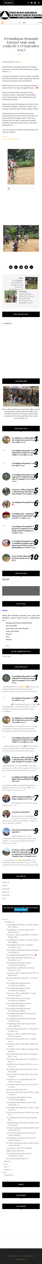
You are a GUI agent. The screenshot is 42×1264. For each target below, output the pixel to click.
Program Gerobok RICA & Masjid (19, 1148)
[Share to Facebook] (11, 267)
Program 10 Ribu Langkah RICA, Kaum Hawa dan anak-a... (21, 994)
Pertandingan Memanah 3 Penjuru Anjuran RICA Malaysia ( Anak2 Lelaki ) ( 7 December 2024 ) (24, 453)
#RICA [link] (4, 137)
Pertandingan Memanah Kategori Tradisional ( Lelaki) (19, 1154)
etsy (3, 898)
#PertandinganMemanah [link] (11, 139)
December (9, 922)
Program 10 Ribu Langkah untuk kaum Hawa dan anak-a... (21, 1035)
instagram (6, 889)
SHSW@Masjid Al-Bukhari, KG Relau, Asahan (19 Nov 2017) (23, 798)
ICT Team (24, 1256)
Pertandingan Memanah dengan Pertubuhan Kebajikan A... (18, 964)
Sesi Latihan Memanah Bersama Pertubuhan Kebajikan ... (18, 984)
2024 (5, 919)
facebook (5, 882)
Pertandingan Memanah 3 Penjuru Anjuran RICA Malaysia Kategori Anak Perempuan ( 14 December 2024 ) (24, 478)
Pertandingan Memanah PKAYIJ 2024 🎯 (21, 955)
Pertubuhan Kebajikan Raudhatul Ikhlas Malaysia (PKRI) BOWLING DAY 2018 (24, 779)
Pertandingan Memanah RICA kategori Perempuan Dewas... (21, 1014)
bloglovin (5, 895)
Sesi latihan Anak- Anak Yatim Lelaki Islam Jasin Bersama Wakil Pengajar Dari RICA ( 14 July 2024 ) (25, 516)
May (6, 1167)
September (9, 1175)
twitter (5, 885)
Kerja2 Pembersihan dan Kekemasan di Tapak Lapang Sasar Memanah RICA (25, 558)
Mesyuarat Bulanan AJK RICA (17, 1158)
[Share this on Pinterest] (21, 267)
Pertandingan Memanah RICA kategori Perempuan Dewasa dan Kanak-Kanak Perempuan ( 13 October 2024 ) (24, 529)
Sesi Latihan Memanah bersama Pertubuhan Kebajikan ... (18, 989)
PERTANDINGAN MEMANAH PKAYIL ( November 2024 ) (20, 969)
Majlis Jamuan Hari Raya (15, 1151)
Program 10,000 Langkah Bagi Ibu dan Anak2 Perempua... (21, 1080)
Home (7, 591)
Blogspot (21, 1259)
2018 (4, 1172)
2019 (5, 1164)
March (7, 1161)
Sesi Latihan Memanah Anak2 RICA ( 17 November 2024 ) (20, 959)
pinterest (5, 892)
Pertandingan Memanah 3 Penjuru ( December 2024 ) (19, 946)
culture (7, 646)
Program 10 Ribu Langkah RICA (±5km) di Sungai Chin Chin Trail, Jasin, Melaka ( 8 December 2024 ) (24, 492)
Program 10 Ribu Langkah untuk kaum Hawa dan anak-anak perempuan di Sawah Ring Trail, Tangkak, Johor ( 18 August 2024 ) (24, 853)
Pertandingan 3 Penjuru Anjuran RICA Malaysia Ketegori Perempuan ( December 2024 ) (25, 440)
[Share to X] (16, 267)
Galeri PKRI (6, 656)
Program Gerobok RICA (21, 812)
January (8, 1169)
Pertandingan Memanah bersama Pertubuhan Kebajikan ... (19, 1098)
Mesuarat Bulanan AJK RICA (17, 1089)
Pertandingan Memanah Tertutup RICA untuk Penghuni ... (21, 1139)
